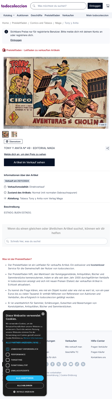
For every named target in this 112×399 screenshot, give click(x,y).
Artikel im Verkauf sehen (29, 162)
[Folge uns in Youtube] (71, 364)
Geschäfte (36, 15)
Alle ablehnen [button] (24, 385)
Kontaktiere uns (98, 357)
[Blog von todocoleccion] (83, 364)
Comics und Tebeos (41, 22)
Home (5, 22)
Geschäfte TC (71, 352)
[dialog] (25, 353)
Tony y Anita (71, 22)
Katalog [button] (8, 15)
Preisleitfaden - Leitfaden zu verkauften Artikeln (33, 50)
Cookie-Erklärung (68, 375)
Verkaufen (68, 15)
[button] (25, 342)
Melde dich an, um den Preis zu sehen (25, 154)
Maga (58, 22)
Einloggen (16, 40)
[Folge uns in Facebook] (52, 364)
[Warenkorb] (108, 6)
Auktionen (22, 15)
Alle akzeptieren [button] (24, 378)
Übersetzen (15, 141)
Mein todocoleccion (97, 15)
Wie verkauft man (73, 346)
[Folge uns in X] (58, 364)
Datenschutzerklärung (47, 375)
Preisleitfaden (52, 15)
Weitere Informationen (33, 338)
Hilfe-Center (98, 340)
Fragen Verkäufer (99, 346)
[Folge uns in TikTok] (77, 364)
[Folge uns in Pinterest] (65, 364)
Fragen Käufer (98, 352)
